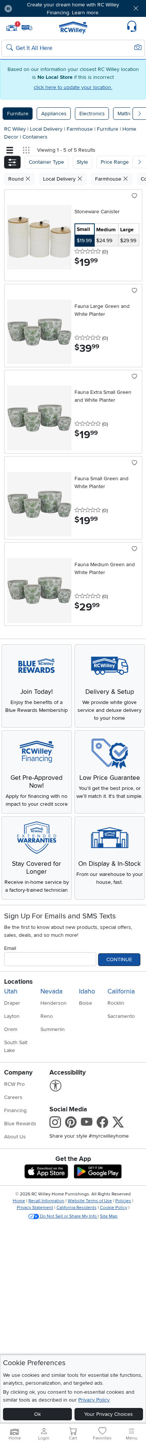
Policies (123, 1201)
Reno (46, 1016)
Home (19, 1201)
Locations (18, 982)
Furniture (17, 113)
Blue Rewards (20, 1123)
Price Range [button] (115, 162)
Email (10, 948)
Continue (119, 959)
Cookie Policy (113, 1207)
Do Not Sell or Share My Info (68, 1216)
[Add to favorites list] (135, 196)
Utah (11, 991)
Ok (37, 1414)
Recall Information (46, 1201)
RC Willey (15, 129)
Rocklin (115, 1003)
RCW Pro (14, 1084)
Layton (11, 1016)
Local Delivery (47, 129)
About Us (15, 1136)
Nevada (51, 991)
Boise (85, 1003)
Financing (15, 1110)
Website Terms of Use (90, 1201)
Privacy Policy (94, 1400)
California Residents (77, 1207)
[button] (29, 8)
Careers (13, 1097)
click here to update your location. (73, 87)
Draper (12, 1003)
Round (16, 179)
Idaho (87, 991)
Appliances (54, 113)
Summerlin (52, 1029)
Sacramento (121, 1016)
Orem (10, 1029)
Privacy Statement (35, 1207)
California (121, 991)
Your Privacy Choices (108, 1414)
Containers (35, 137)
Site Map (109, 1216)
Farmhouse (80, 129)
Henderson (53, 1003)
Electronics (92, 113)
